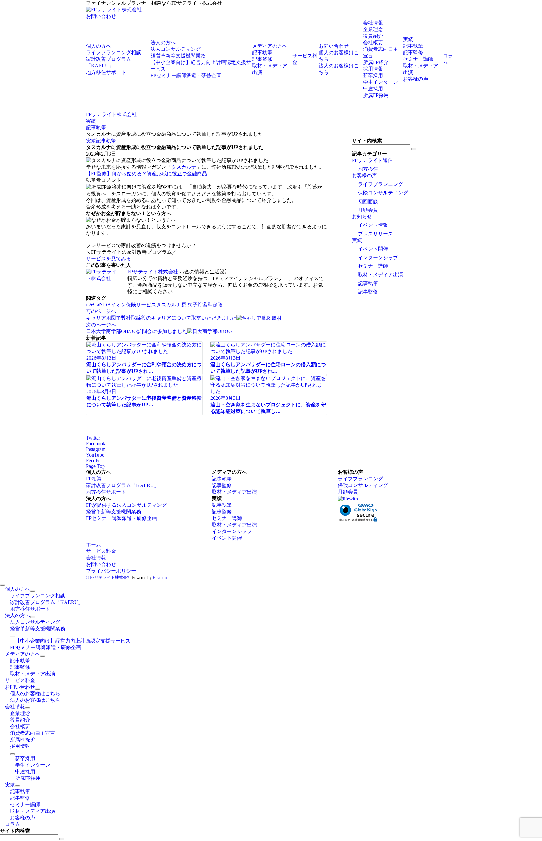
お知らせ (362, 216)
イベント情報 (373, 225)
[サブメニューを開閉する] (32, 591)
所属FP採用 (376, 95)
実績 (91, 140)
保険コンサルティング (383, 192)
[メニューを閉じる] (2, 585)
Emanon (160, 577)
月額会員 (368, 210)
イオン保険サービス (133, 304)
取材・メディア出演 (380, 274)
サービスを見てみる (108, 258)
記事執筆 (106, 140)
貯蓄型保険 (210, 304)
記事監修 (368, 291)
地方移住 (368, 169)
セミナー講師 (373, 266)
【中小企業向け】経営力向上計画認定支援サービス (72, 640)
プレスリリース (375, 233)
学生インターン (380, 82)
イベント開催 (373, 248)
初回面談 (368, 201)
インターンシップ (378, 257)
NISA (105, 304)
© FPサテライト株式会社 (108, 577)
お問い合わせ (101, 16)
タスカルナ (183, 167)
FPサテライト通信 (372, 160)
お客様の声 (364, 175)
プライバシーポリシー (111, 571)
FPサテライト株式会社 (152, 271)
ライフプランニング (380, 184)
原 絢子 (189, 304)
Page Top (95, 466)
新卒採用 (373, 75)
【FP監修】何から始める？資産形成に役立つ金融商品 (146, 173)
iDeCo (92, 304)
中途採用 (373, 88)
